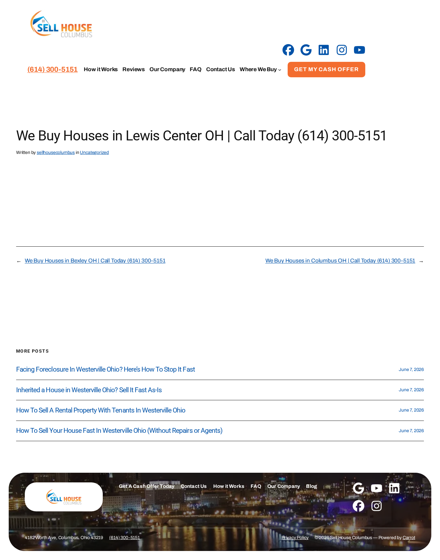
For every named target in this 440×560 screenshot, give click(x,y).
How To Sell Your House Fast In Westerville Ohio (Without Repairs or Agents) (119, 430)
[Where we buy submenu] (279, 69)
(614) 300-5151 (124, 537)
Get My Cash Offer (326, 69)
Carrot (409, 537)
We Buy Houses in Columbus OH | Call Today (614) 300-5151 (340, 261)
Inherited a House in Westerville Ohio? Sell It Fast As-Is (89, 390)
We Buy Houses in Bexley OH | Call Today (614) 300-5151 (95, 261)
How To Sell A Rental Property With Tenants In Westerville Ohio (100, 410)
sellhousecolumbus (56, 152)
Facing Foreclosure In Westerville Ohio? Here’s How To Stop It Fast (105, 369)
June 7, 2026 (411, 369)
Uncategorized (94, 152)
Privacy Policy (295, 537)
